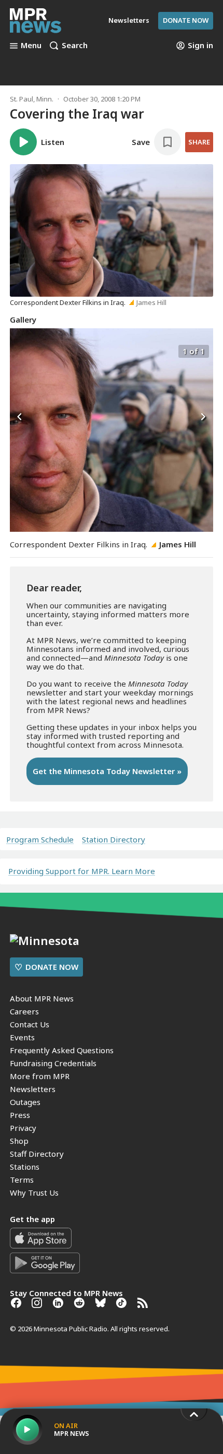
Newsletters (32, 1089)
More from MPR (39, 1076)
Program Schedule (40, 839)
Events (22, 1037)
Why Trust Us (34, 1192)
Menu (31, 45)
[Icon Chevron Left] (20, 417)
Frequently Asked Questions (62, 1050)
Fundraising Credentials (53, 1063)
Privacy (23, 1128)
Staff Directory (37, 1153)
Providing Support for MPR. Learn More (81, 871)
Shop (19, 1141)
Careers (24, 1011)
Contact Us (29, 1024)
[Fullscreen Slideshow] (21, 350)
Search (75, 45)
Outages (25, 1102)
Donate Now (185, 20)
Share (199, 142)
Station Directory (113, 839)
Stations (24, 1166)
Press (20, 1115)
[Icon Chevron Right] (202, 417)
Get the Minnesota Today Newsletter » (107, 771)
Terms (22, 1179)
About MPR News (42, 998)
